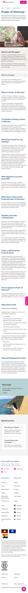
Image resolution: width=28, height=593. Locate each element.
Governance (4, 574)
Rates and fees (5, 512)
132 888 (6, 469)
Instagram (19, 505)
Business (16, 489)
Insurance (16, 492)
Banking (16, 482)
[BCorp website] (4, 566)
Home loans (17, 485)
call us (5, 392)
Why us (3, 485)
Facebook (18, 508)
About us (3, 482)
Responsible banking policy (5, 496)
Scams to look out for (6, 519)
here (6, 279)
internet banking (6, 390)
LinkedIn (18, 519)
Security (3, 577)
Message (19, 469)
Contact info (4, 508)
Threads (19, 512)
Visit (5, 472)
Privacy (16, 577)
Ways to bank (17, 496)
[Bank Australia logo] (8, 2)
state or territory (20, 296)
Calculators (4, 515)
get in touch (21, 157)
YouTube (18, 515)
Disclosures (17, 574)
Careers (3, 492)
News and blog (5, 489)
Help (2, 505)
